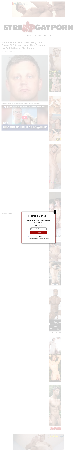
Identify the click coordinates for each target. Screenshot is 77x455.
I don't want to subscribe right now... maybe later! (38, 238)
